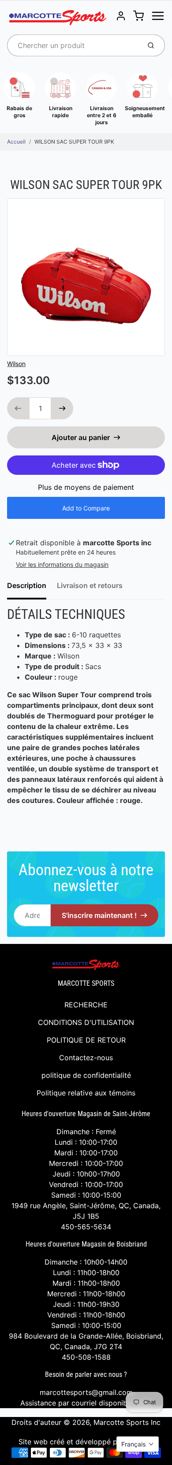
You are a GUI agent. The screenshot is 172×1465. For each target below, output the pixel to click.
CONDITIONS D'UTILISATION (86, 1022)
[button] (137, 1444)
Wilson (16, 363)
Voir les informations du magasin (62, 564)
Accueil (16, 141)
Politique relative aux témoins (86, 1092)
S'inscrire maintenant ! (99, 915)
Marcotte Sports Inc (127, 1422)
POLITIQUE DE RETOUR (86, 1040)
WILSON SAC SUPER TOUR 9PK (74, 141)
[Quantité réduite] (18, 408)
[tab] (32, 588)
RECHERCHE (86, 1004)
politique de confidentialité (86, 1075)
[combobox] (73, 45)
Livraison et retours (90, 585)
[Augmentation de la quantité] (62, 408)
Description (26, 585)
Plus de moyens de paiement (86, 487)
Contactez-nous (86, 1057)
